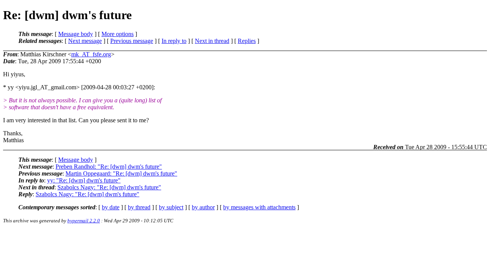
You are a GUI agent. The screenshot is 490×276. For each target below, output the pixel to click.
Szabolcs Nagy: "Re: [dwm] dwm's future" (109, 187)
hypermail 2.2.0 (83, 220)
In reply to (174, 41)
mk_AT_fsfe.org (91, 54)
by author (203, 207)
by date (110, 207)
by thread (139, 207)
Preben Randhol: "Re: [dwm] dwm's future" (109, 166)
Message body (75, 34)
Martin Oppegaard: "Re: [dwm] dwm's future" (121, 173)
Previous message (131, 41)
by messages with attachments (259, 207)
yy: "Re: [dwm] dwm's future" (84, 180)
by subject (171, 207)
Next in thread (212, 41)
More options (117, 34)
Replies (247, 41)
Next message (85, 41)
